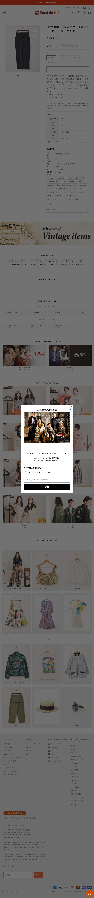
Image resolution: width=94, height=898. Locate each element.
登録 (47, 486)
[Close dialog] (70, 408)
